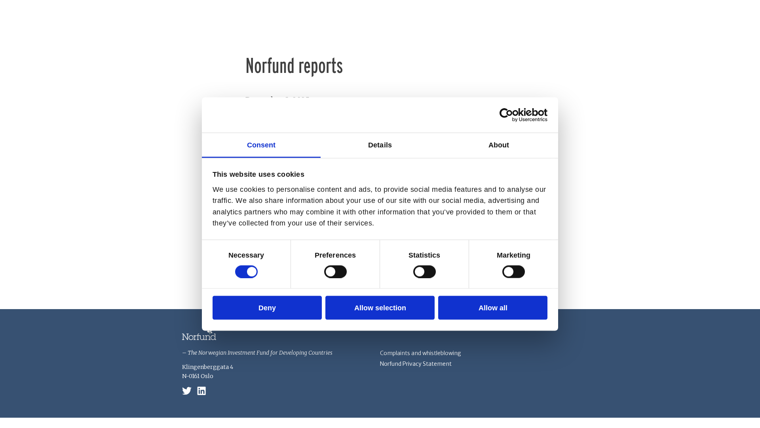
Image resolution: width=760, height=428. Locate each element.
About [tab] (498, 145)
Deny (267, 307)
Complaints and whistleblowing (420, 353)
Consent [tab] (261, 145)
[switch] (335, 271)
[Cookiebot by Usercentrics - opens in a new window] (512, 115)
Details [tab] (380, 145)
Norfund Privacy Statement (416, 363)
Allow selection (380, 307)
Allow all (493, 307)
